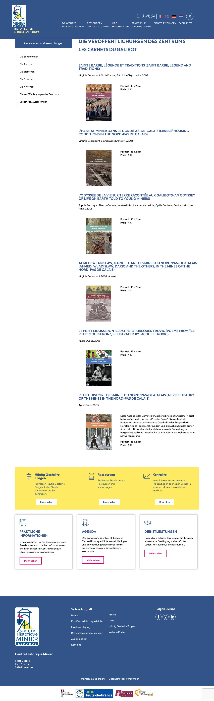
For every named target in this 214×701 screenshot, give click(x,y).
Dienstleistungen (165, 23)
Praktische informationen (141, 25)
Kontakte (160, 474)
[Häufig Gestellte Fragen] (29, 476)
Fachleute (185, 23)
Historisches (26, 30)
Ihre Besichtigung (120, 25)
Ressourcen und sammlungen (43, 43)
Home (74, 615)
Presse (112, 614)
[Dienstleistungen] (147, 522)
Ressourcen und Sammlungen (98, 25)
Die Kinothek (26, 86)
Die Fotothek (27, 79)
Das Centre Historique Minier (73, 25)
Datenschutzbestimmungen (124, 678)
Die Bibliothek (27, 71)
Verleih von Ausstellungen (33, 101)
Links (111, 620)
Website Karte (117, 632)
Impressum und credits (92, 678)
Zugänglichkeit (79, 638)
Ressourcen (106, 474)
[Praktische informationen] (23, 522)
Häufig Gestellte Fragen (47, 476)
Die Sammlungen (29, 56)
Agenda (89, 531)
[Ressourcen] (91, 476)
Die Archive (26, 64)
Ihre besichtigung (80, 627)
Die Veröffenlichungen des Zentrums (39, 94)
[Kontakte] (146, 476)
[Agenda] (85, 522)
